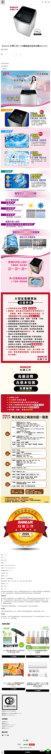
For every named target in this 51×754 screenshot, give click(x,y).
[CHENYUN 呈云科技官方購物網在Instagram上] (5, 735)
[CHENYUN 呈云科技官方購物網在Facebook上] (3, 735)
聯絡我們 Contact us (5, 728)
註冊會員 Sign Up (5, 721)
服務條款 (21, 747)
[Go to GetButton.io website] (48, 752)
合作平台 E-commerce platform (7, 726)
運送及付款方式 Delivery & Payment (8, 725)
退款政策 (29, 747)
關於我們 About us (5, 723)
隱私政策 (25, 747)
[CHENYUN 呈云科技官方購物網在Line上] (8, 735)
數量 (2, 54)
